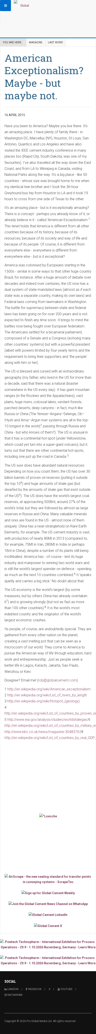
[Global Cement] (23, 5)
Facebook (34, 989)
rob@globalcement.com (57, 680)
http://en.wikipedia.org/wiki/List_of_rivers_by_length (47, 695)
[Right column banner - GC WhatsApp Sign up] (48, 904)
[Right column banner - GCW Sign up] (48, 892)
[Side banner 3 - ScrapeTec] (48, 879)
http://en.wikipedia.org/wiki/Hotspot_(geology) (43, 701)
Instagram (14, 994)
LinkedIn (13, 989)
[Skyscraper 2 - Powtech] (48, 960)
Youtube (66, 989)
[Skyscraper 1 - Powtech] (48, 944)
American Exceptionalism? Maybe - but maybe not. (43, 76)
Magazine (35, 42)
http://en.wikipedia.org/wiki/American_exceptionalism (49, 689)
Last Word (55, 42)
